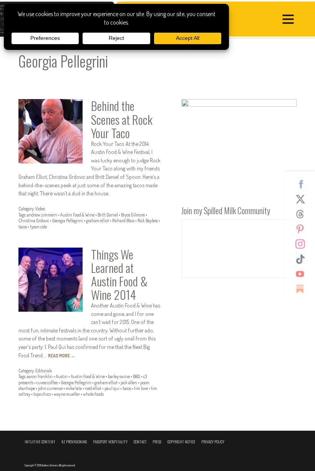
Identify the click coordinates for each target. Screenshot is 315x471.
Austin (62, 376)
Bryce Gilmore (133, 215)
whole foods (93, 394)
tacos (22, 227)
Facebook (303, 184)
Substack (303, 289)
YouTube (303, 274)
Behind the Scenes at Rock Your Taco (122, 119)
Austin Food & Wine (77, 215)
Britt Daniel (108, 215)
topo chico (42, 394)
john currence (50, 388)
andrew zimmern (42, 215)
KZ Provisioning (74, 442)
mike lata (74, 388)
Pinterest (303, 229)
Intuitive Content (40, 442)
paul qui (111, 388)
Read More (61, 356)
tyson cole (38, 227)
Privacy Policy (212, 442)
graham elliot (97, 220)
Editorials (43, 370)
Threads (303, 214)
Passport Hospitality (110, 442)
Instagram (303, 244)
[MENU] (290, 20)
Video (40, 209)
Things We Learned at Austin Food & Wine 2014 (119, 274)
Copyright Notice (181, 442)
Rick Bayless (148, 220)
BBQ (136, 376)
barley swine (119, 376)
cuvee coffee (47, 382)
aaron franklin (40, 376)
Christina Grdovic (33, 220)
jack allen (129, 382)
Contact (140, 442)
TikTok (303, 259)
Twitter (303, 199)
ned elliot (93, 388)
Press (157, 442)
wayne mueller (67, 394)
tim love (141, 388)
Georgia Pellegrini (67, 220)
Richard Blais (123, 220)
